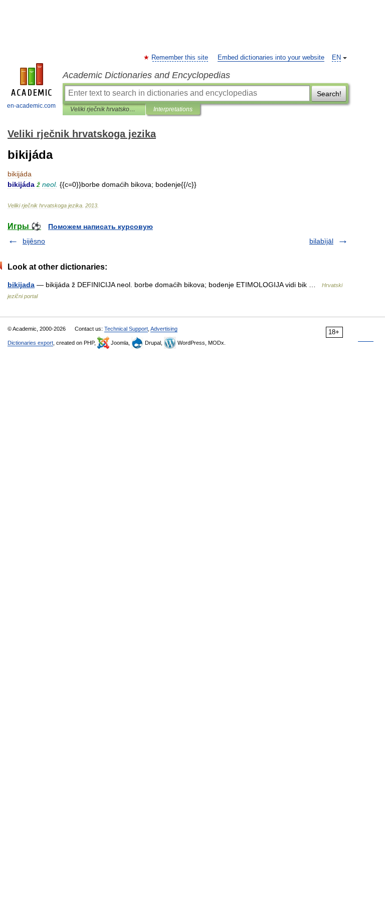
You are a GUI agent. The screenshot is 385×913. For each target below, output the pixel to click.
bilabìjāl (321, 241)
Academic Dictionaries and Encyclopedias (146, 75)
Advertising (163, 329)
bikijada (21, 285)
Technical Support (126, 329)
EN (336, 57)
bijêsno (34, 241)
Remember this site (180, 57)
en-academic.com (31, 105)
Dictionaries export (30, 343)
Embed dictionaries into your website (271, 57)
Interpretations (172, 109)
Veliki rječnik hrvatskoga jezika (104, 109)
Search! (329, 94)
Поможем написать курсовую (100, 226)
